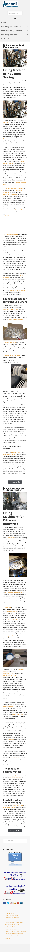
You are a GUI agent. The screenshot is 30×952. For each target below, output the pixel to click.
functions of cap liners (10, 194)
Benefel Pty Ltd (18, 805)
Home (6, 911)
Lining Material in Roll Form (11, 924)
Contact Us (7, 938)
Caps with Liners (10, 920)
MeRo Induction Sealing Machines (14, 933)
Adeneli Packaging (22, 948)
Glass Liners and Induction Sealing (14, 922)
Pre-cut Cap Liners (9, 913)
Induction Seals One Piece (12, 915)
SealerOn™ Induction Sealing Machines (16, 931)
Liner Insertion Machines (10, 927)
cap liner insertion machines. (14, 593)
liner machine (15, 758)
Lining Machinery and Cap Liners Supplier (13, 489)
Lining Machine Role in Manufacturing (14, 46)
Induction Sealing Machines (11, 929)
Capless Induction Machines (13, 936)
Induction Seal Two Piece (12, 917)
